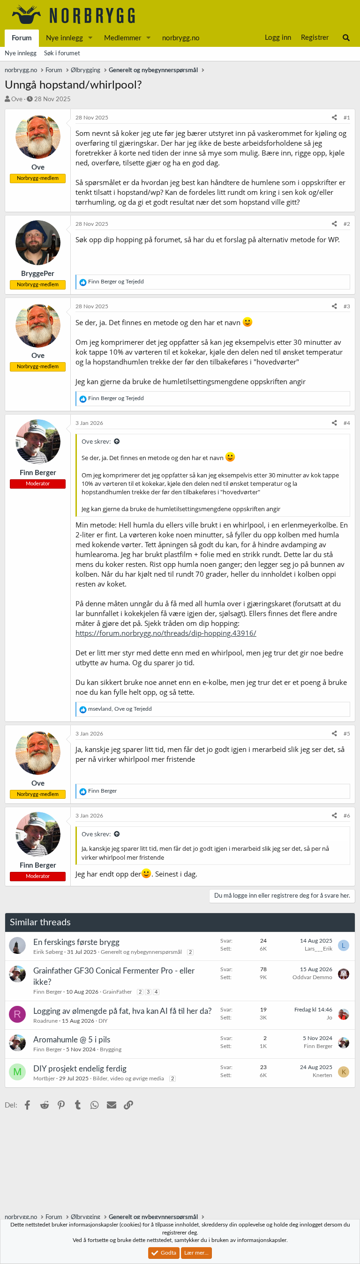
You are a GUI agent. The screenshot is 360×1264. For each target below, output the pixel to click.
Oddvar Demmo (312, 977)
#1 (347, 117)
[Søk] (346, 38)
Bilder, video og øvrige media (128, 1078)
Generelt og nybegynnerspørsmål (141, 952)
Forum (22, 38)
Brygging (110, 1049)
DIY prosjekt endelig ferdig (80, 1069)
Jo (329, 1017)
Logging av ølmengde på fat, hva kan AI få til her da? (122, 1011)
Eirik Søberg (48, 952)
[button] (90, 38)
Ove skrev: (96, 441)
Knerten (322, 1075)
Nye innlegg (64, 38)
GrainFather (117, 992)
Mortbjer (44, 1078)
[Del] (334, 117)
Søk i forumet (62, 54)
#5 (347, 733)
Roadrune (45, 1021)
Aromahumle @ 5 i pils (71, 1040)
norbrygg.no (181, 38)
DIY (102, 1021)
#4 (347, 423)
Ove (16, 100)
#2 (347, 224)
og (116, 281)
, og (120, 709)
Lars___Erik (318, 949)
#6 (347, 815)
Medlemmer (122, 38)
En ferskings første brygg (76, 942)
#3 (347, 306)
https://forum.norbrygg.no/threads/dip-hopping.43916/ (165, 633)
